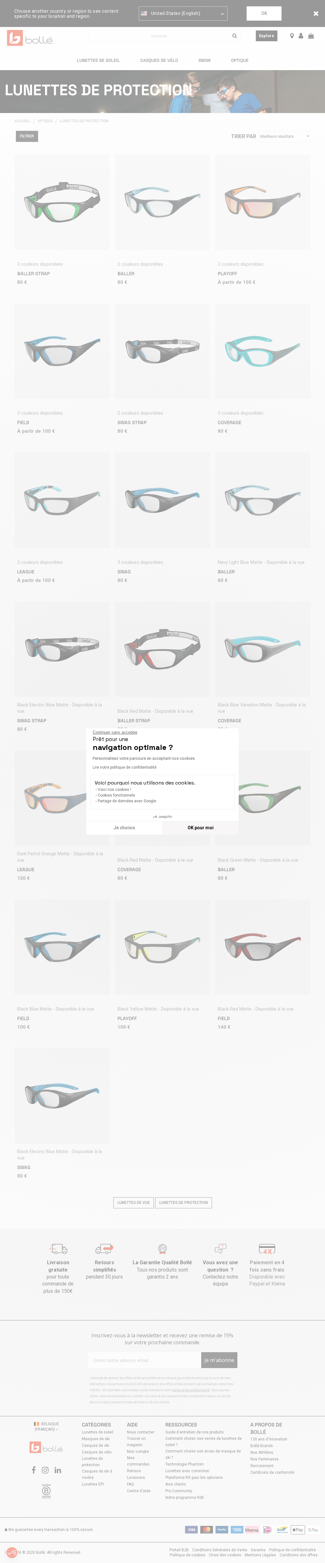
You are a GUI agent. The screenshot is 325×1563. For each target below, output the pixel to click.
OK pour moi (201, 827)
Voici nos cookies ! (114, 789)
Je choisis (124, 827)
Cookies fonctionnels (116, 795)
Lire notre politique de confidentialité (124, 767)
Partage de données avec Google (127, 801)
